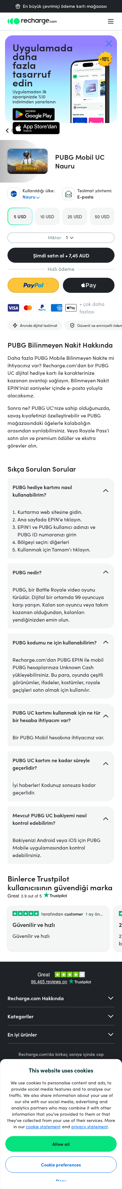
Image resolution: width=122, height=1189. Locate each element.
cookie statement (43, 1127)
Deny (61, 1181)
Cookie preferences (61, 1164)
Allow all (61, 1144)
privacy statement (89, 1127)
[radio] (20, 216)
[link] (34, 114)
